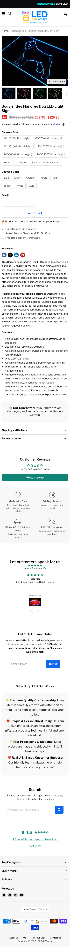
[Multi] (31, 189)
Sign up (53, 663)
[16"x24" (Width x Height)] (51, 158)
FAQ (24, 937)
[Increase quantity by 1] (30, 202)
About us (13, 937)
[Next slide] (66, 93)
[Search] (59, 810)
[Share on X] (10, 255)
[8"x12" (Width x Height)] (49, 142)
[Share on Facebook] (4, 255)
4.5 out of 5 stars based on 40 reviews (35, 839)
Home (5, 31)
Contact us (55, 937)
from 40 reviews (33, 568)
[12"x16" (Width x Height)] (50, 150)
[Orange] (31, 181)
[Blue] (7, 181)
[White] (20, 189)
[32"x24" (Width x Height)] (46, 166)
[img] (35, 565)
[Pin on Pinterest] (22, 255)
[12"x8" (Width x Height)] (17, 142)
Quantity (6, 195)
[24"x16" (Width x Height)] (18, 158)
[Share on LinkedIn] (16, 255)
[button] (8, 93)
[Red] (55, 181)
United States (33, 909)
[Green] (18, 181)
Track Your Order (37, 937)
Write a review (35, 477)
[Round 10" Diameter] (16, 166)
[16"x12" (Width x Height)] (18, 150)
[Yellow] (8, 189)
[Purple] (44, 181)
